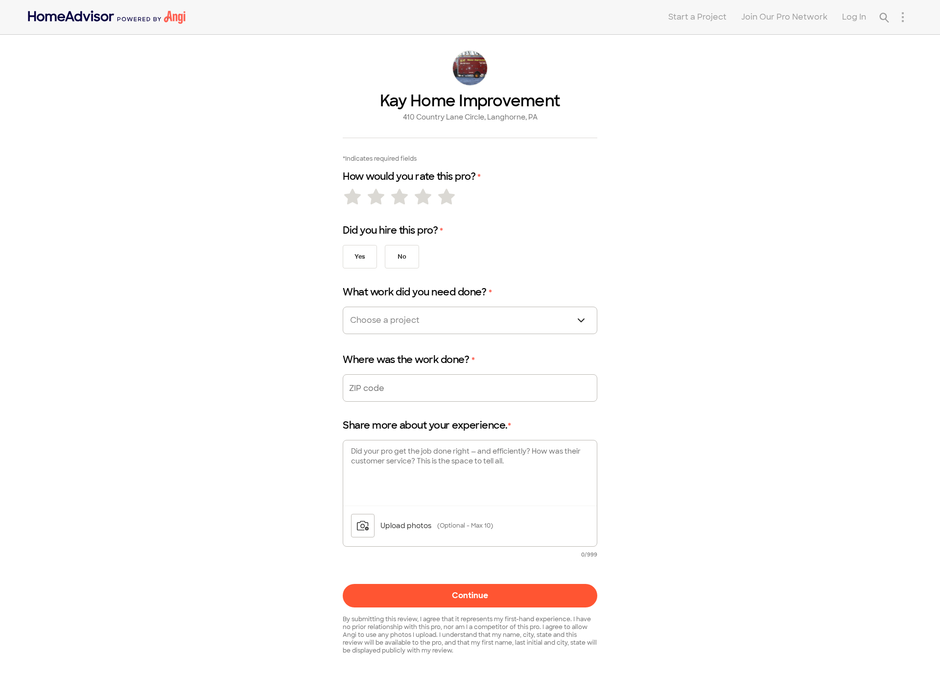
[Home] (106, 17)
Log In (854, 17)
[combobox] (402, 320)
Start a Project (697, 17)
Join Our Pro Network (784, 17)
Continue (470, 595)
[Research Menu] (903, 17)
